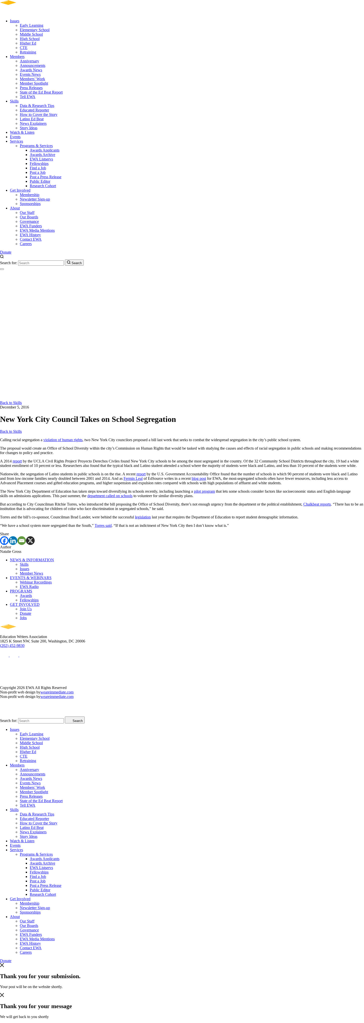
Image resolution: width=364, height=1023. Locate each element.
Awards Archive (42, 155)
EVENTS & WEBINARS (31, 578)
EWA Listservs (41, 159)
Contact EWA (31, 239)
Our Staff (27, 212)
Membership (29, 195)
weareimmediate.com (57, 692)
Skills (14, 101)
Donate (5, 252)
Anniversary (29, 61)
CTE (23, 48)
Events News (30, 74)
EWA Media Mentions (37, 230)
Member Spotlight (34, 83)
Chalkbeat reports (317, 504)
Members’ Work (32, 79)
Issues (14, 21)
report (17, 461)
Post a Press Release (45, 177)
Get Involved (20, 190)
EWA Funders (31, 226)
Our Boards (29, 217)
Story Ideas (28, 128)
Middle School (31, 34)
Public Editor (40, 181)
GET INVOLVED (25, 604)
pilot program (204, 491)
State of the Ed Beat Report (41, 92)
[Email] (21, 540)
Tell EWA (27, 97)
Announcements (32, 65)
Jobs (23, 618)
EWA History (30, 235)
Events (15, 137)
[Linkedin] (13, 540)
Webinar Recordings (36, 582)
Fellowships (39, 163)
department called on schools (109, 496)
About (15, 208)
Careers (26, 244)
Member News (31, 573)
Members (17, 56)
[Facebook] (4, 540)
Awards (26, 595)
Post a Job (38, 172)
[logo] (22, 12)
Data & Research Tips (37, 105)
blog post (199, 478)
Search (76, 263)
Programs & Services (36, 146)
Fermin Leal (133, 478)
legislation (143, 517)
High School (30, 39)
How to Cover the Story (38, 114)
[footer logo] (22, 632)
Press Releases (31, 88)
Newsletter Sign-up (35, 199)
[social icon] (5, 655)
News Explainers (33, 123)
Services (16, 141)
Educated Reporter (34, 110)
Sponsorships (30, 204)
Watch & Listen (22, 132)
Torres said (103, 525)
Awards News (31, 70)
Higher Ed (28, 43)
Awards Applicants (44, 150)
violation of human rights (62, 440)
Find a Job (38, 168)
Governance (29, 221)
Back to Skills (11, 403)
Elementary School (35, 30)
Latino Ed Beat (32, 119)
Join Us (26, 609)
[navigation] (2, 269)
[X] (30, 540)
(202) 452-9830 (12, 645)
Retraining (28, 52)
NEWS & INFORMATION (32, 560)
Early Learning (31, 25)
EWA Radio (29, 587)
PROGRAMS (21, 591)
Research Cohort (43, 186)
